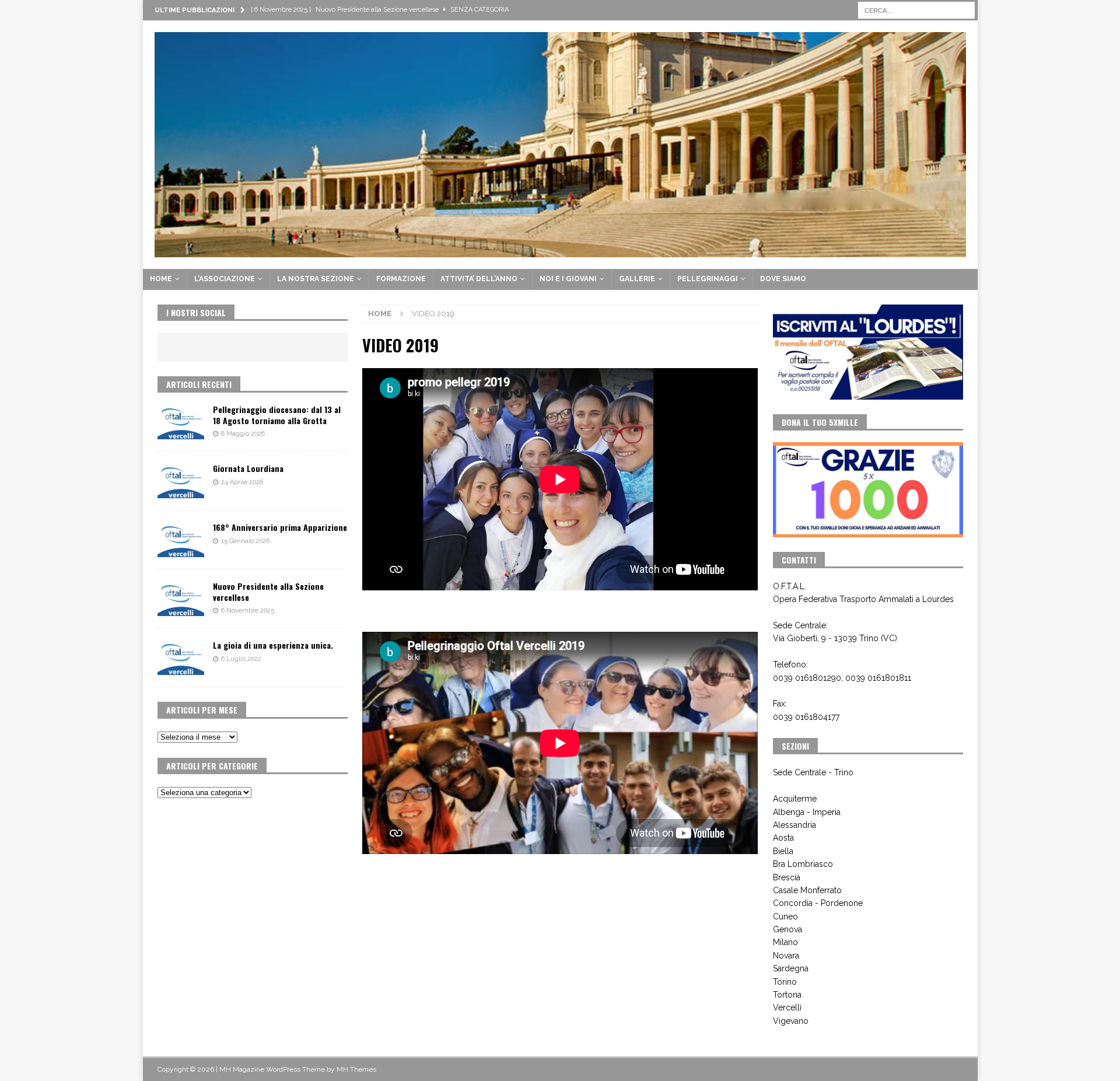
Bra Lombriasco (803, 864)
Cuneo (785, 916)
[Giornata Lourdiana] (181, 480)
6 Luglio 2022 (241, 659)
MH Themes (356, 1069)
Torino (785, 981)
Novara (786, 955)
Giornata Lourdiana (248, 468)
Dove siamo (783, 279)
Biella (783, 851)
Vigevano (790, 1021)
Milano (785, 942)
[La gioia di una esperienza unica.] (181, 657)
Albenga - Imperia (807, 812)
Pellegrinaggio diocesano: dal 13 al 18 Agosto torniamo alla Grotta (277, 414)
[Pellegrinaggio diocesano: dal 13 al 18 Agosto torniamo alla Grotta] (181, 421)
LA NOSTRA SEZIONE (315, 279)
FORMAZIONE (401, 279)
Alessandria (794, 825)
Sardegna (790, 968)
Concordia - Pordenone (818, 903)
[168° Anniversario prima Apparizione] (181, 539)
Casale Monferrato (807, 890)
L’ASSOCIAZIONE (224, 279)
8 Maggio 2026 (243, 434)
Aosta (783, 837)
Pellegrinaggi (707, 279)
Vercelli (787, 1007)
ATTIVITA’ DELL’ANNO (478, 279)
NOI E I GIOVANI (568, 279)
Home (161, 279)
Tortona (787, 994)
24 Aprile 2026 (242, 482)
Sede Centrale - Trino (813, 772)
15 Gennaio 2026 (245, 541)
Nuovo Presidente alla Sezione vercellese (268, 591)
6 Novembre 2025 (247, 610)
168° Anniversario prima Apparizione (280, 527)
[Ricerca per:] (916, 9)
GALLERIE (637, 279)
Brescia (786, 877)
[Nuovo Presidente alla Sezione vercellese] (181, 598)
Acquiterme (795, 798)
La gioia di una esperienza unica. (273, 645)
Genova (787, 929)
